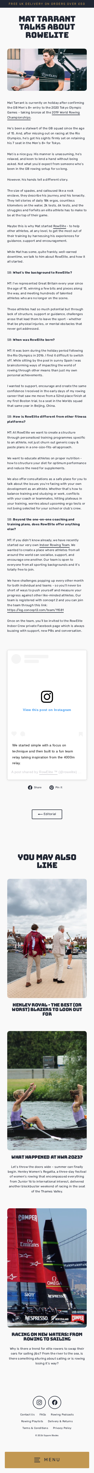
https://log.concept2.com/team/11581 (35, 610)
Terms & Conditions (35, 1428)
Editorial (49, 814)
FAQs (43, 1414)
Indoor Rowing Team (55, 545)
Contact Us (27, 1414)
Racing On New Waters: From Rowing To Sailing (47, 1336)
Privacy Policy (62, 1428)
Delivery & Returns (60, 1421)
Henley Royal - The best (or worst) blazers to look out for (47, 1009)
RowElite (59, 226)
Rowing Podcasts (62, 1414)
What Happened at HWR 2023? (47, 1157)
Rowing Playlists (32, 1421)
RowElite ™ (48, 772)
